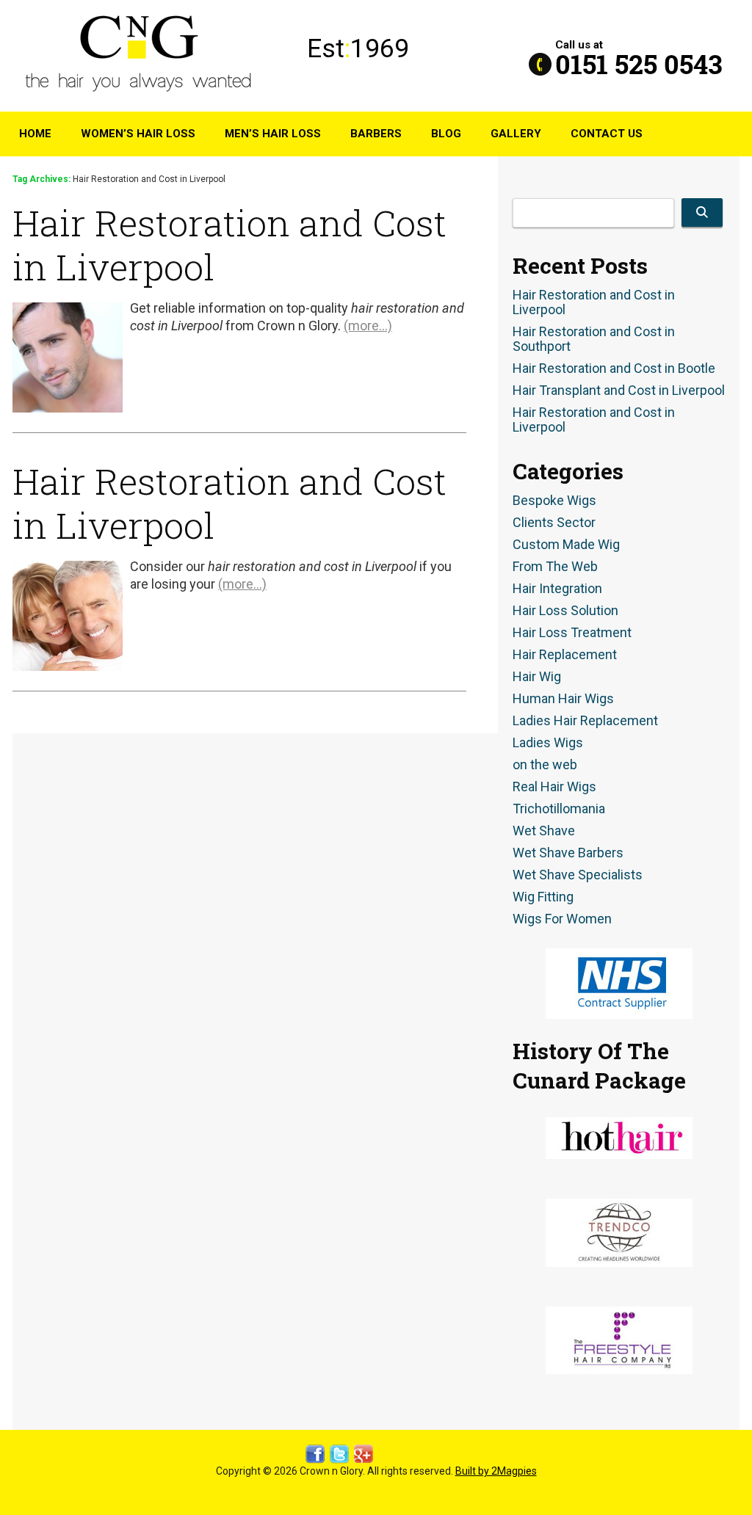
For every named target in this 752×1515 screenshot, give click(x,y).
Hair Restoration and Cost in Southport (594, 339)
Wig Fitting (543, 897)
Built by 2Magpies (496, 1471)
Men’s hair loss (273, 133)
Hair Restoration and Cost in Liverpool (229, 244)
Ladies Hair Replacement (585, 720)
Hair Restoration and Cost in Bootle (614, 368)
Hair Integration (557, 588)
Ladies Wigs (548, 742)
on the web (545, 765)
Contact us (607, 133)
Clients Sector (554, 522)
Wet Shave (544, 831)
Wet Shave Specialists (578, 875)
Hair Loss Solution (565, 610)
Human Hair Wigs (563, 698)
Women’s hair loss (138, 133)
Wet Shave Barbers (568, 853)
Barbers (376, 133)
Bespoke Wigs (554, 500)
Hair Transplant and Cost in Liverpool (619, 390)
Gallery (516, 133)
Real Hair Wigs (554, 787)
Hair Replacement (565, 654)
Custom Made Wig (566, 544)
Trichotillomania (559, 809)
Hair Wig (537, 676)
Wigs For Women (562, 919)
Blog (446, 133)
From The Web (555, 566)
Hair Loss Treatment (572, 632)
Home (35, 133)
